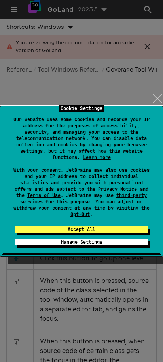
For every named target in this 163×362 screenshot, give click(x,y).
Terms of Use (44, 195)
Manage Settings (81, 242)
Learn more (97, 157)
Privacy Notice (117, 189)
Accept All (81, 229)
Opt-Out (80, 214)
